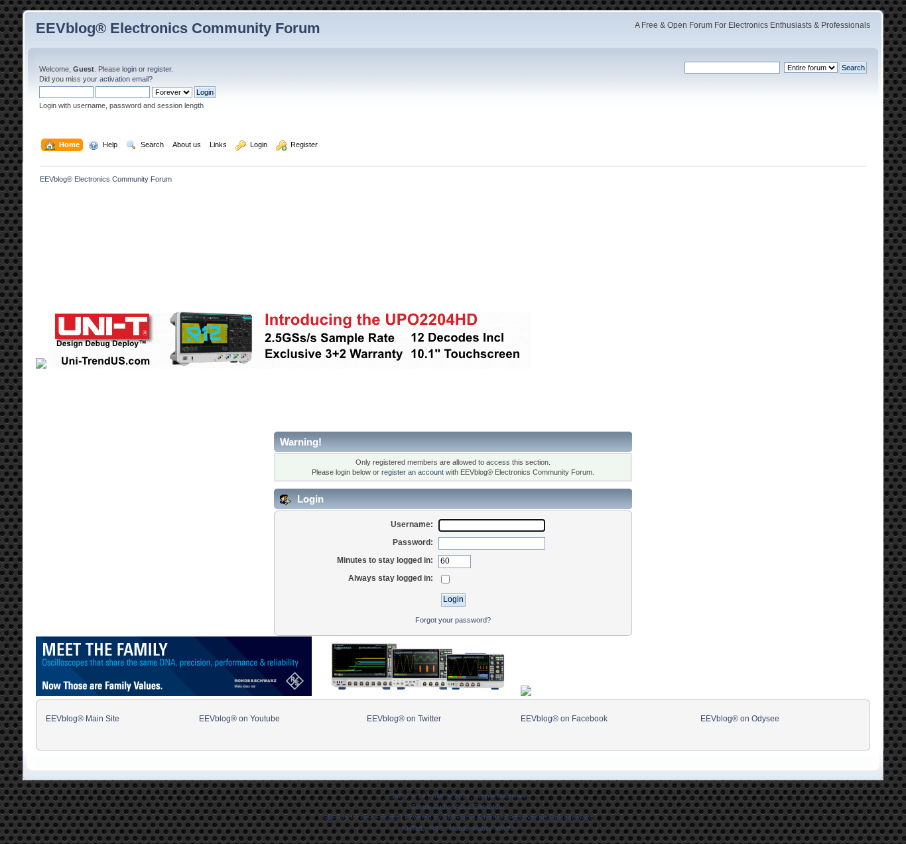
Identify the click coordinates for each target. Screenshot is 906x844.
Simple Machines (500, 796)
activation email (124, 79)
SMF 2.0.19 (408, 796)
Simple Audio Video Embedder (458, 806)
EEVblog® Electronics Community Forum (178, 28)
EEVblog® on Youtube (239, 718)
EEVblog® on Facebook (564, 718)
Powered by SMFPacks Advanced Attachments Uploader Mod (499, 817)
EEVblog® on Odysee (739, 718)
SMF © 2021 (451, 796)
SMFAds (335, 817)
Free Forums (379, 817)
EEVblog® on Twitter (404, 718)
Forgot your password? (453, 620)
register (159, 69)
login (129, 69)
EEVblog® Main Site (82, 718)
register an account (412, 472)
